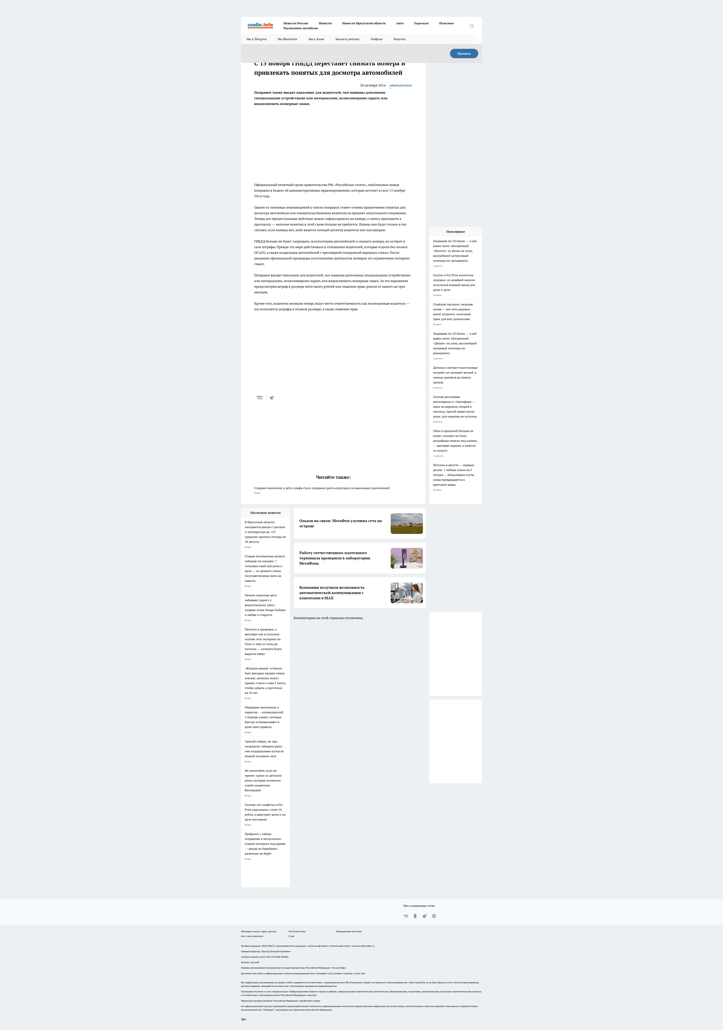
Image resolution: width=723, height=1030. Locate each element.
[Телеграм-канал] (424, 916)
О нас (291, 936)
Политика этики (297, 931)
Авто (400, 23)
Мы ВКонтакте (287, 39)
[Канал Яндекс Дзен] (434, 916)
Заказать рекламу (347, 39)
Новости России (296, 23)
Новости (325, 23)
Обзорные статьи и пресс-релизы (259, 931)
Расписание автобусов (301, 28)
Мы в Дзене (316, 39)
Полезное (446, 23)
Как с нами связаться (252, 936)
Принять (464, 53)
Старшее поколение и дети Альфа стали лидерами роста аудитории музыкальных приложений (322, 490)
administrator (401, 85)
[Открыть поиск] (471, 25)
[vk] (260, 397)
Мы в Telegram (256, 39)
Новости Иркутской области (364, 23)
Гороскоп (421, 23)
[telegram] (273, 397)
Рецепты (400, 39)
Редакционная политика (349, 931)
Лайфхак (377, 39)
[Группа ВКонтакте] (405, 916)
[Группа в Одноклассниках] (415, 916)
